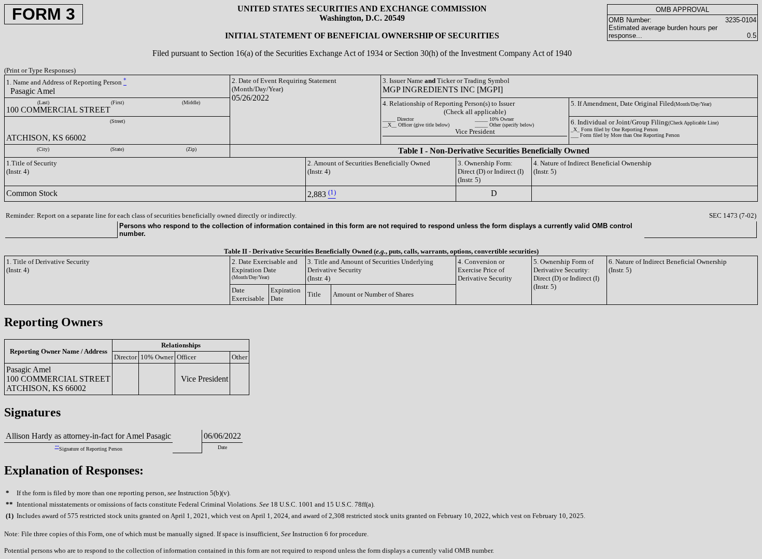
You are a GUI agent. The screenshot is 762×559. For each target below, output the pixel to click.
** (57, 446)
